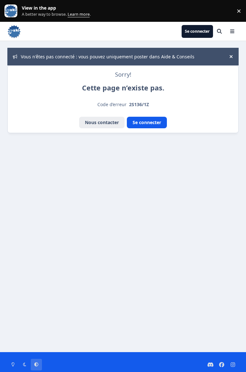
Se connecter (147, 122)
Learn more (12, 11)
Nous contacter (102, 122)
